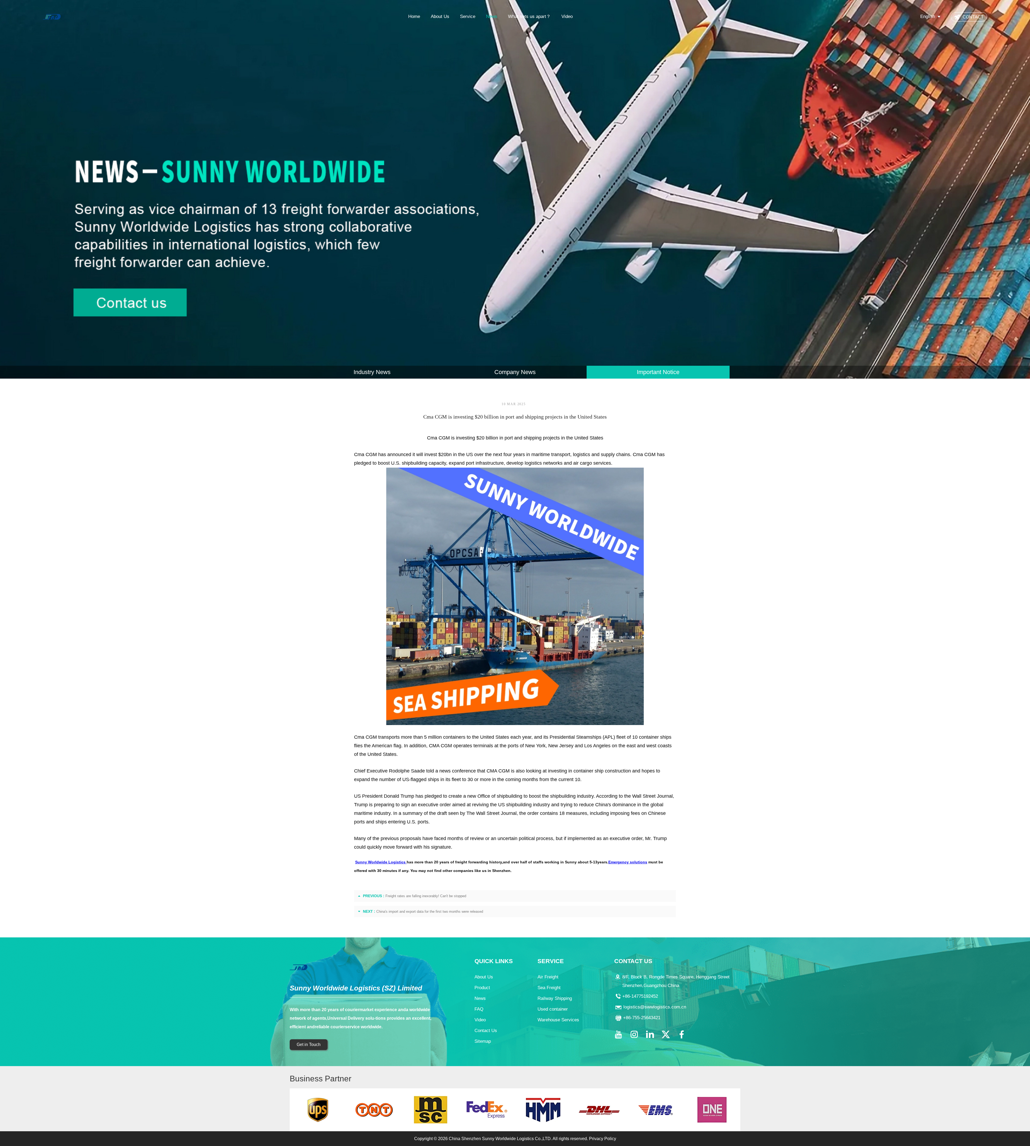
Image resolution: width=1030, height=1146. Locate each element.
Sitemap (482, 1041)
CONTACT (973, 17)
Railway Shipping (555, 998)
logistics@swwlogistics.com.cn (654, 1007)
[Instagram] (634, 1034)
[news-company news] (515, 189)
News (491, 16)
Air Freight (548, 976)
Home (414, 16)
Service (467, 16)
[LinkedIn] (650, 1034)
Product (482, 987)
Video (567, 16)
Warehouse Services (558, 1019)
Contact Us (485, 1030)
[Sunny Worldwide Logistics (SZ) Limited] (52, 16)
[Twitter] (666, 1034)
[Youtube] (618, 1034)
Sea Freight (549, 987)
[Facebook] (682, 1034)
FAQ (478, 1009)
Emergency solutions (627, 862)
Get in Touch (309, 1044)
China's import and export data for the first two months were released (429, 912)
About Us (440, 16)
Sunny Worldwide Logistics (381, 862)
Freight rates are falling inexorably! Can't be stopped (425, 896)
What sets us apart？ (529, 16)
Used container (553, 1009)
